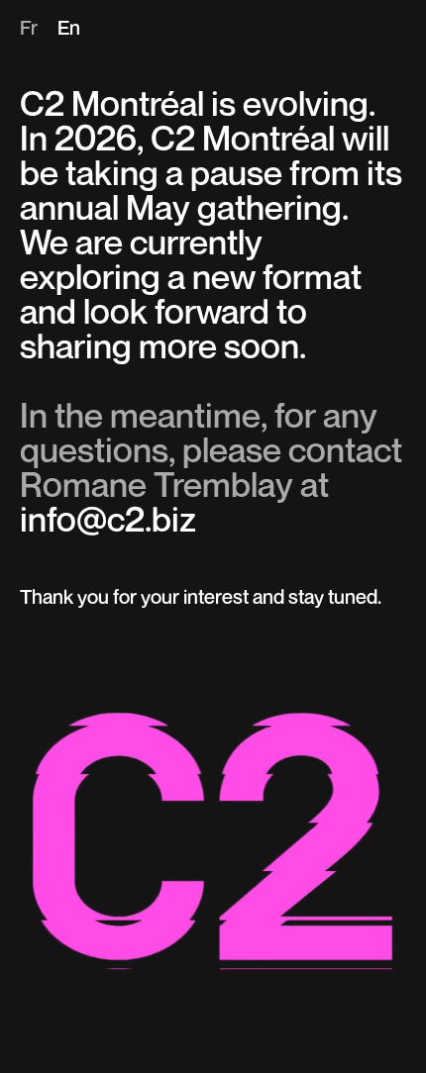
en (68, 30)
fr (29, 30)
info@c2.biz (108, 522)
